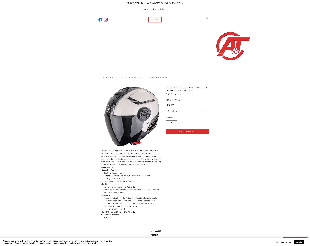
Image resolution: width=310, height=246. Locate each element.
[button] (206, 18)
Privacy (154, 235)
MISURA (170, 105)
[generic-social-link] (100, 19)
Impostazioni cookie (283, 242)
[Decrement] (168, 123)
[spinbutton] (172, 123)
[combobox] (187, 111)
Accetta (299, 242)
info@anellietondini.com (154, 9)
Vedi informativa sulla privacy (88, 243)
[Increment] (175, 123)
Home (104, 77)
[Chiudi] (307, 242)
